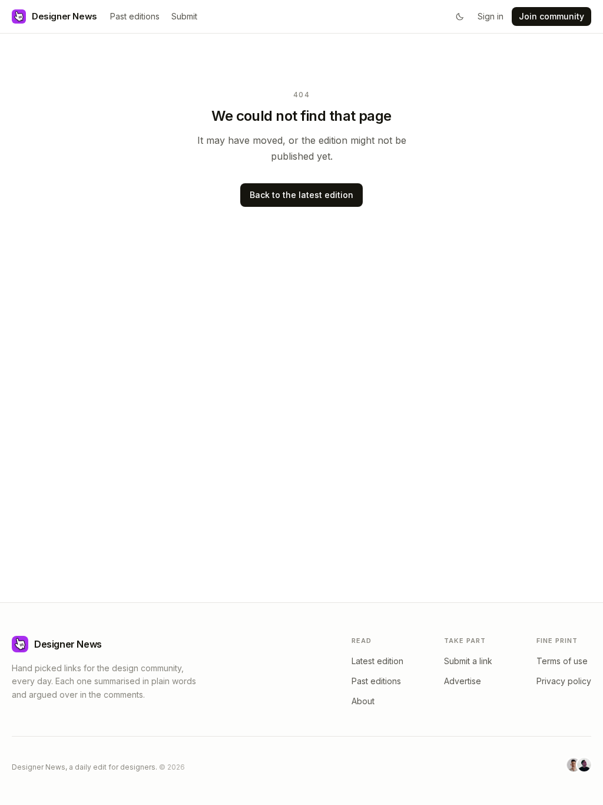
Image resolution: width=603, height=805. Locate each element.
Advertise (462, 681)
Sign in (490, 16)
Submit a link (468, 661)
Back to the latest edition (301, 195)
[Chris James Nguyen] (584, 765)
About (363, 701)
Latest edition (377, 661)
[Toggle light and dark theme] (459, 16)
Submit (184, 16)
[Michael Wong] (573, 765)
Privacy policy (563, 681)
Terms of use (562, 661)
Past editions (135, 16)
